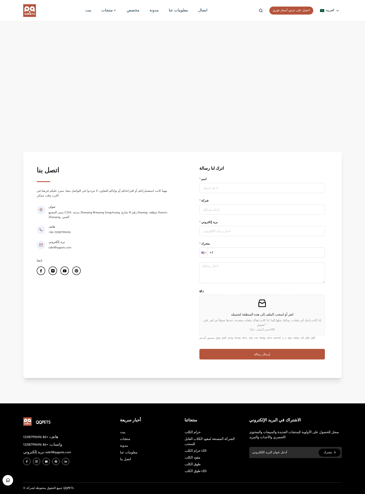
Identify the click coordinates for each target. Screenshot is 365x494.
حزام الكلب (193, 432)
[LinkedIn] (65, 461)
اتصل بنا (125, 459)
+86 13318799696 (60, 232)
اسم (204, 179)
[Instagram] (36, 461)
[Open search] (261, 10)
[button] (203, 252)
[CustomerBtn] (8, 480)
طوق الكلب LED (196, 471)
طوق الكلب (193, 464)
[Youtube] (46, 461)
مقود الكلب (192, 457)
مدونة (124, 446)
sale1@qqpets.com (60, 247)
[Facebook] (26, 461)
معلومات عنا (129, 452)
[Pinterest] (56, 461)
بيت (122, 432)
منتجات (125, 439)
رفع (201, 290)
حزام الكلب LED (196, 451)
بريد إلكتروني (209, 222)
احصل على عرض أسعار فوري (291, 10)
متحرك (205, 243)
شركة (205, 200)
